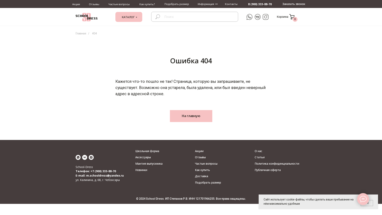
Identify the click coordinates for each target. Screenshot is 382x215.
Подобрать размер (177, 4)
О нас (258, 151)
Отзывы (94, 4)
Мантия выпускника (149, 163)
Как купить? (147, 4)
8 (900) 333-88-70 (260, 4)
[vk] (84, 157)
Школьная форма (147, 151)
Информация (206, 4)
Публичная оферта (268, 170)
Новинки (141, 170)
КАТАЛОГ (128, 17)
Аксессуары (143, 157)
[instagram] (91, 157)
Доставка (201, 176)
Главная (81, 33)
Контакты (231, 4)
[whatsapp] (78, 157)
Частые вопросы (119, 4)
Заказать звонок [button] (294, 4)
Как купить (202, 170)
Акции (76, 4)
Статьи (260, 157)
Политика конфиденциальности (277, 163)
